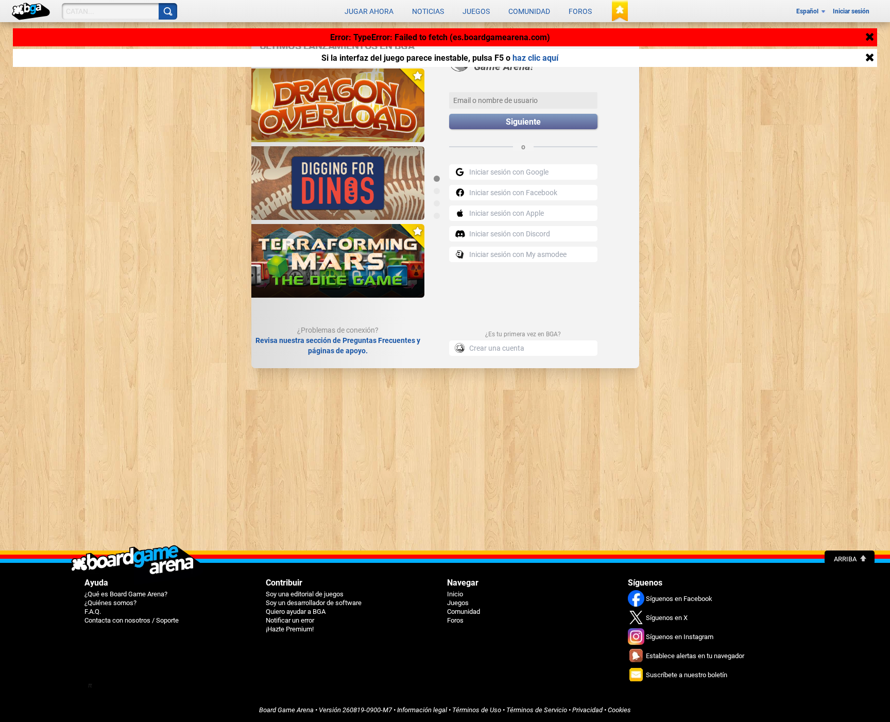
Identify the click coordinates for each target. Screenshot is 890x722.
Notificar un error (290, 620)
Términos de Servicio (536, 710)
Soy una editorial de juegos (305, 594)
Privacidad (587, 710)
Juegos (476, 11)
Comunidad (529, 11)
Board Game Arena (286, 710)
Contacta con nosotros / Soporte (131, 620)
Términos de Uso (476, 710)
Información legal (422, 710)
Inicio (455, 594)
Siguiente (523, 122)
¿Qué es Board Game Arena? (125, 594)
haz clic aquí (535, 58)
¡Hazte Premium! (290, 629)
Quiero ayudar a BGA (296, 611)
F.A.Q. (92, 611)
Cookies (619, 710)
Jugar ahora (369, 11)
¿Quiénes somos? (110, 603)
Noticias (428, 11)
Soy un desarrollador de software (314, 603)
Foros (580, 11)
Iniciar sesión (851, 11)
